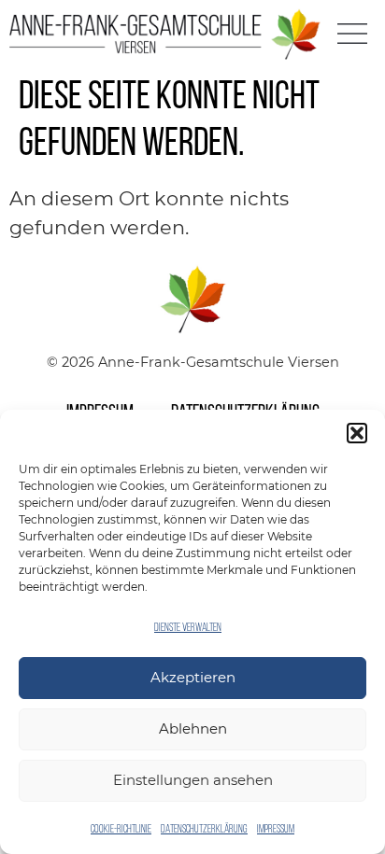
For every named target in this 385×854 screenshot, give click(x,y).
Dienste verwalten (187, 628)
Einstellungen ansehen (193, 780)
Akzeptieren (192, 677)
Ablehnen (193, 728)
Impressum (275, 829)
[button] (357, 433)
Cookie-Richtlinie (121, 829)
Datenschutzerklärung (204, 829)
